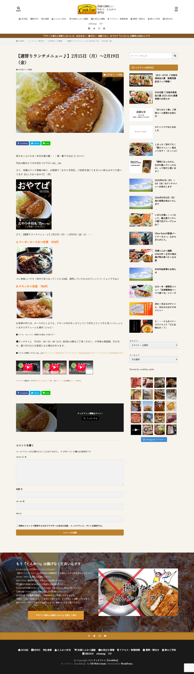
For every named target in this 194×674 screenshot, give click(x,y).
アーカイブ (134, 355)
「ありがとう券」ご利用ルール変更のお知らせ (165, 112)
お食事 (46, 18)
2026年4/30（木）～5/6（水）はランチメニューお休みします (166, 183)
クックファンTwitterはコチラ (110, 353)
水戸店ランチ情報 (55, 41)
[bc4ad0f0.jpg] (34, 271)
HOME (24, 18)
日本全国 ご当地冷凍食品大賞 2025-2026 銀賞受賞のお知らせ (166, 95)
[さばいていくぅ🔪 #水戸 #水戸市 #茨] (148, 382)
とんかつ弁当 (59, 18)
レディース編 (61, 381)
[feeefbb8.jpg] (34, 316)
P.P (101, 23)
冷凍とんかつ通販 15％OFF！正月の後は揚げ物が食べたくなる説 (165, 255)
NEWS (35, 18)
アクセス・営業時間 (118, 18)
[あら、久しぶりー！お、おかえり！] (171, 382)
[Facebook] (22, 143)
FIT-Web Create (98, 663)
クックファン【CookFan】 (106, 660)
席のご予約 (155, 18)
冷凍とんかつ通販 (80, 18)
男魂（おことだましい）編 (42, 381)
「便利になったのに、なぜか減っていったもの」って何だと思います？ (165, 166)
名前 (19, 489)
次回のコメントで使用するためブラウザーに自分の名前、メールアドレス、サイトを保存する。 (61, 526)
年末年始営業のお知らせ (165, 271)
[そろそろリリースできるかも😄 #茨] (171, 406)
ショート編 (74, 381)
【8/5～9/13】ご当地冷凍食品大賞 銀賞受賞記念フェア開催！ (166, 78)
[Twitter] (35, 143)
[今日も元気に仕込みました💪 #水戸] (136, 430)
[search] (175, 56)
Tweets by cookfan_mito (141, 369)
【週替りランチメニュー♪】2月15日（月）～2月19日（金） (89, 41)
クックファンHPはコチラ (55, 353)
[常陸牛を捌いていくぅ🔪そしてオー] (171, 418)
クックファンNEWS (36, 41)
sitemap (93, 23)
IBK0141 (169, 18)
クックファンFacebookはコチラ (81, 353)
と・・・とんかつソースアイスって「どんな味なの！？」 (165, 324)
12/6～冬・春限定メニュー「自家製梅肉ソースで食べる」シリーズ (165, 289)
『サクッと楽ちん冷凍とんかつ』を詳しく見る (56, 615)
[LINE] (45, 143)
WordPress (127, 663)
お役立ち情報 (99, 18)
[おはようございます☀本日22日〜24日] (136, 406)
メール (20, 501)
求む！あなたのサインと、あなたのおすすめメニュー (165, 307)
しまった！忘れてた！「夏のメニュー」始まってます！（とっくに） (166, 147)
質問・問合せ (139, 18)
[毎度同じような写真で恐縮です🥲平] (159, 430)
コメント (21, 457)
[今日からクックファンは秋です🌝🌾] (159, 418)
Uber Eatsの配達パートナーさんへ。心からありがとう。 (165, 236)
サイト (19, 513)
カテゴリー (134, 341)
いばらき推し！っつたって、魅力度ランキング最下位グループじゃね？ (165, 219)
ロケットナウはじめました (165, 128)
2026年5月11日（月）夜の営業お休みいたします (165, 200)
